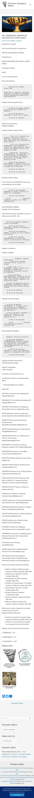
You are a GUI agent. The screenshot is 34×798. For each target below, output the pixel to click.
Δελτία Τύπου (6, 40)
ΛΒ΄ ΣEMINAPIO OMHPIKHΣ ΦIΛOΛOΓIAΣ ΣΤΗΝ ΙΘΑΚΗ (13, 768)
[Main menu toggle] (30, 4)
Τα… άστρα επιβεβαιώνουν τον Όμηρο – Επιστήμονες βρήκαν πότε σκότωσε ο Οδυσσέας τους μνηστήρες (16, 754)
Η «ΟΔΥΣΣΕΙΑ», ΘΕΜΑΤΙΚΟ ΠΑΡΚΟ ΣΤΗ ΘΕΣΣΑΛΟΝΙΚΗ (14, 772)
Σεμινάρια (19, 40)
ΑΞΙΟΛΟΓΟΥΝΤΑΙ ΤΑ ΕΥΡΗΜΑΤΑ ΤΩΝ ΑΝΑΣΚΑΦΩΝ (12, 775)
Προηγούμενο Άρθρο (17, 703)
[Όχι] (32, 792)
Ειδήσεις (12, 40)
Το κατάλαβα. (17, 795)
